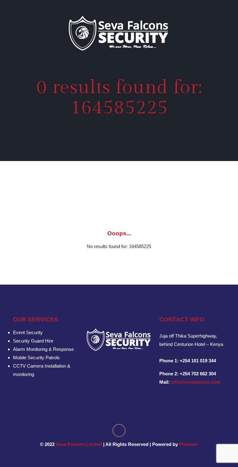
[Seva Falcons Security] (119, 33)
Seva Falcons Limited (79, 444)
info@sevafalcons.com (195, 382)
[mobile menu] (228, 33)
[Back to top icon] (119, 430)
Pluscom (188, 444)
